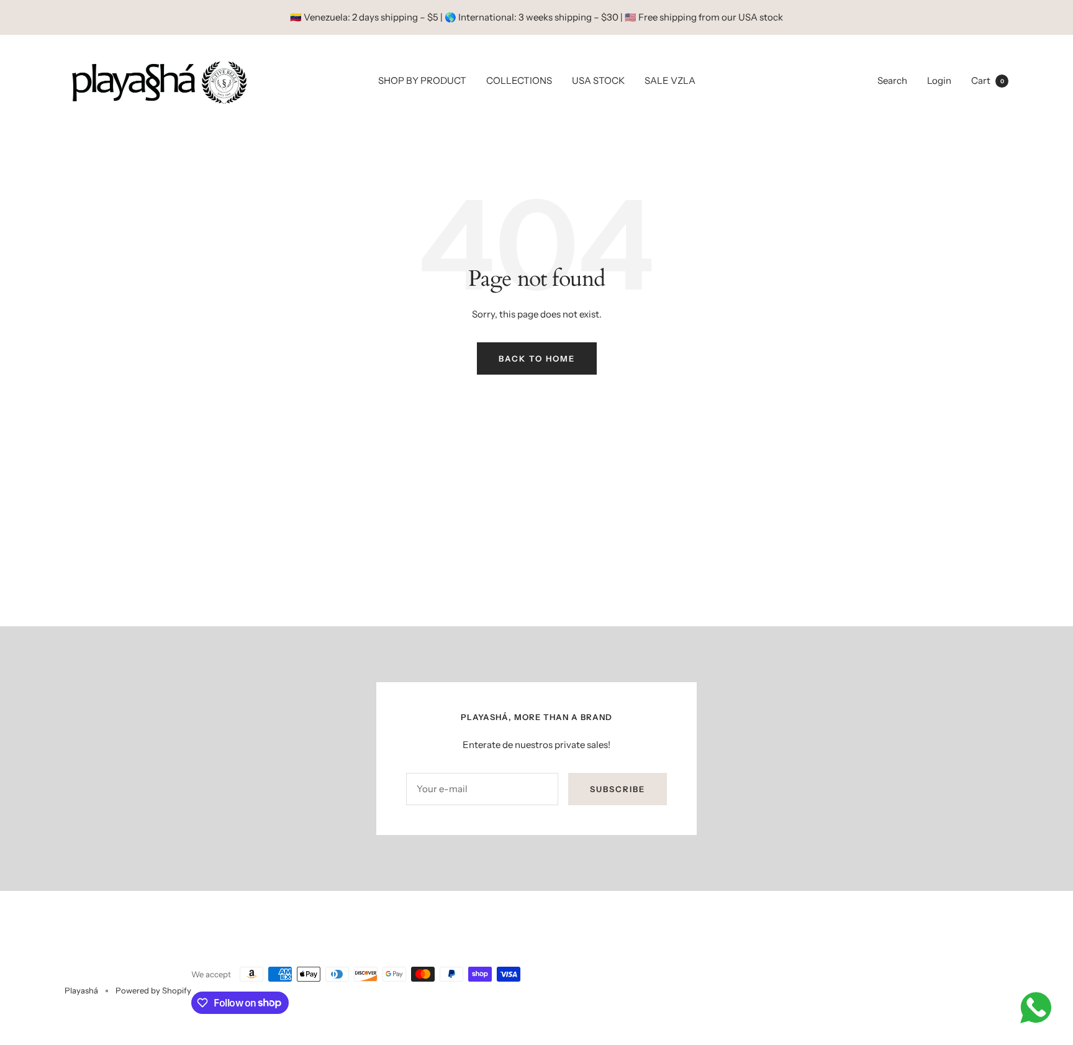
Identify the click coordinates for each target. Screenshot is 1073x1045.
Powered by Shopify (153, 990)
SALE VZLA (670, 80)
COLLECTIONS (519, 80)
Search (892, 80)
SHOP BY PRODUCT (422, 80)
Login (939, 80)
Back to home (537, 358)
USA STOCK (598, 80)
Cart (987, 80)
